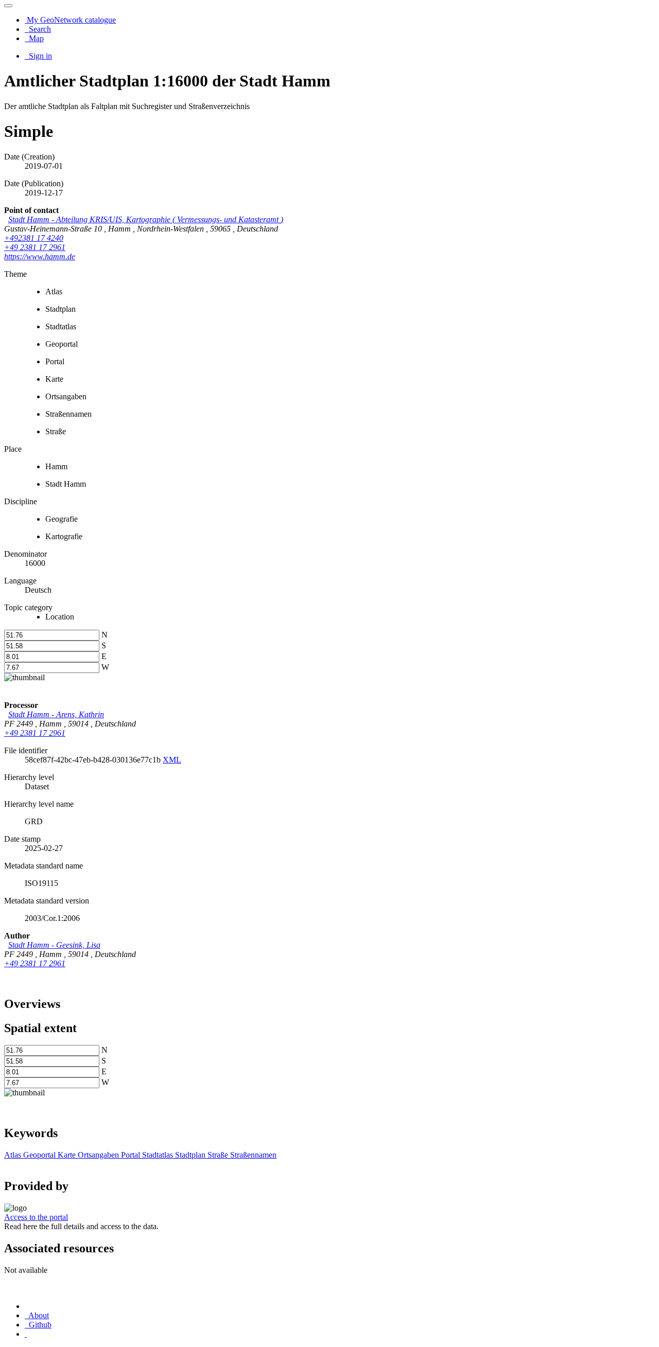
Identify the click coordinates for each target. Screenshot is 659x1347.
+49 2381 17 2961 (34, 247)
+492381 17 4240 (33, 238)
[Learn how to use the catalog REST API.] (26, 1334)
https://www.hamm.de (39, 256)
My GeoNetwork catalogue (70, 19)
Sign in (39, 55)
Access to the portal (36, 1217)
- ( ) (145, 219)
